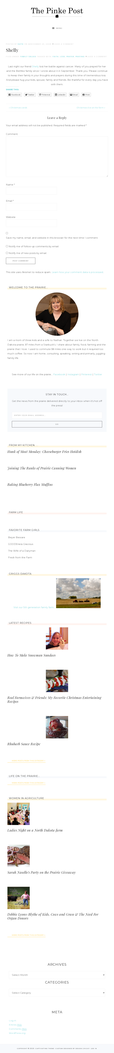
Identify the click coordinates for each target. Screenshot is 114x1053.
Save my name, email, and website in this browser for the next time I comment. (52, 237)
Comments (18, 1029)
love (62, 56)
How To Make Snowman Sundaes (31, 655)
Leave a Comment (64, 44)
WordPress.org (17, 1033)
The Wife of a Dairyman (21, 550)
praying (80, 56)
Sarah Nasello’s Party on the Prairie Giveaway (41, 872)
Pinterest (86, 374)
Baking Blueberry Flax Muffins (30, 484)
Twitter (98, 374)
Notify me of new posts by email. (28, 253)
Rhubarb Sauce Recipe (23, 744)
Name (10, 184)
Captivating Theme (44, 1048)
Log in (12, 1020)
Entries (15, 1024)
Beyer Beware (16, 537)
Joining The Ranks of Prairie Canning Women (41, 468)
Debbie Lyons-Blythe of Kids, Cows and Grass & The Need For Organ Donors (52, 916)
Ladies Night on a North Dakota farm (35, 830)
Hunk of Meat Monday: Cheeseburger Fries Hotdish (44, 451)
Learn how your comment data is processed (77, 272)
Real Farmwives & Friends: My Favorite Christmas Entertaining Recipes (54, 699)
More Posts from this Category (28, 761)
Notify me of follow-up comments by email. (34, 246)
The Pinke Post (57, 12)
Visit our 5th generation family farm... (35, 607)
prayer (70, 56)
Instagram (73, 374)
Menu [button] (59, 28)
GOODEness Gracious (20, 544)
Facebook (59, 374)
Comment (12, 134)
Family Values (28, 56)
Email (10, 200)
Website (11, 217)
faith (56, 56)
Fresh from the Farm (20, 557)
